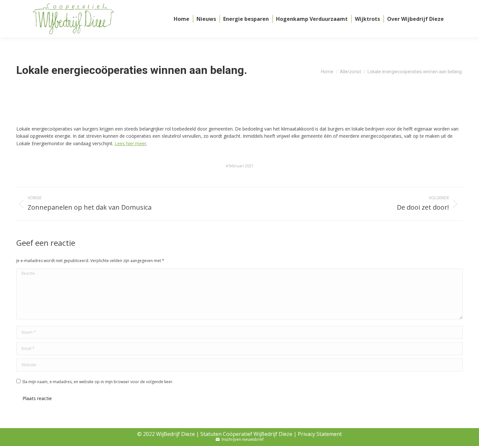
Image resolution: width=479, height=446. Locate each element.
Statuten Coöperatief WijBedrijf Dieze (246, 434)
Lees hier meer (130, 143)
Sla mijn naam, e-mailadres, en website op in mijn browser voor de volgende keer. (97, 381)
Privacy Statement (320, 434)
